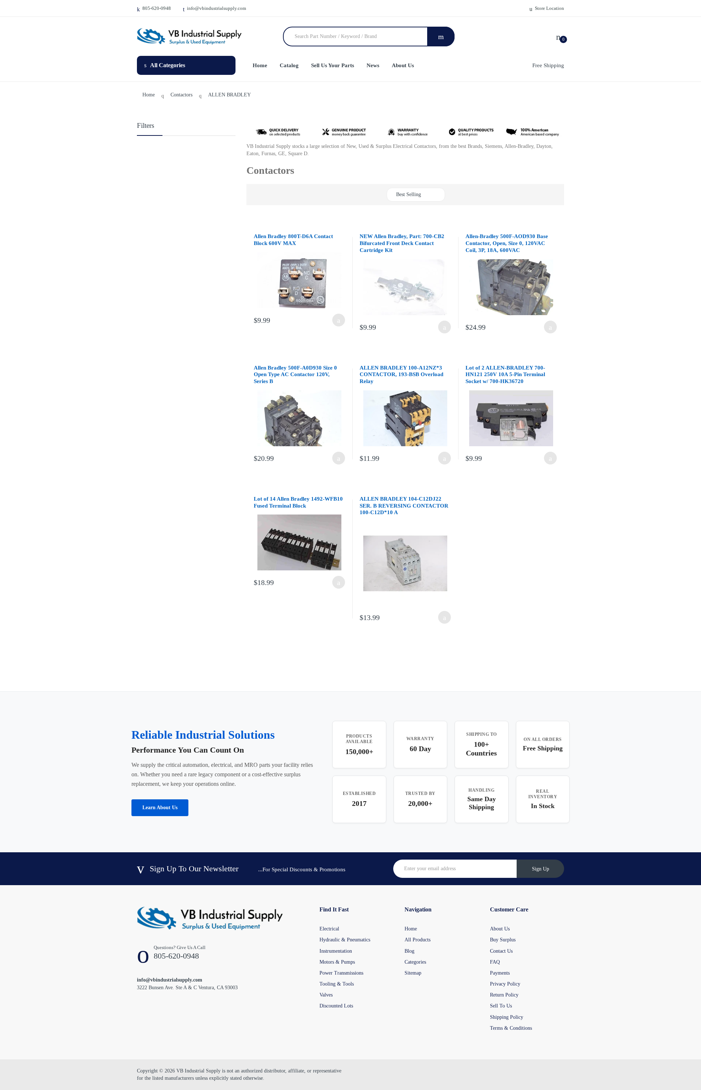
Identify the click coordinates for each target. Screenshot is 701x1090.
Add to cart (338, 320)
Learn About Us (159, 807)
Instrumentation (335, 951)
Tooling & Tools (336, 984)
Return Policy (504, 995)
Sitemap (413, 973)
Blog (409, 951)
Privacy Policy (505, 984)
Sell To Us (501, 1006)
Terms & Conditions (511, 1028)
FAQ (495, 962)
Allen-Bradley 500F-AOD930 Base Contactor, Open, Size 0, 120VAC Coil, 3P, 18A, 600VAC (507, 243)
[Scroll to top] (7, 1078)
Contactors (181, 94)
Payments (500, 973)
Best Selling (408, 194)
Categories (415, 962)
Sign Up (540, 869)
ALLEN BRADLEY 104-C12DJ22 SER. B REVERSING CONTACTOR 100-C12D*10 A (404, 506)
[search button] (441, 36)
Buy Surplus (503, 939)
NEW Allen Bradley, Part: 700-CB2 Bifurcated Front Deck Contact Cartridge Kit (402, 243)
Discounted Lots (336, 1006)
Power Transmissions (341, 973)
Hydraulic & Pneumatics (344, 939)
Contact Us (501, 951)
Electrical (329, 929)
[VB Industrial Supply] (189, 36)
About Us (500, 929)
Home (148, 94)
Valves (326, 995)
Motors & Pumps (337, 962)
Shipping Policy (506, 1017)
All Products (417, 939)
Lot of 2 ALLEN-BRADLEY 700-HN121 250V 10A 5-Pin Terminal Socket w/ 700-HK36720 (505, 375)
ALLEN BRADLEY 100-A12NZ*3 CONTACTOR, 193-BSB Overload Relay (401, 375)
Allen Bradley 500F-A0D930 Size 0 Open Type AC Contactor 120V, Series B (295, 375)
